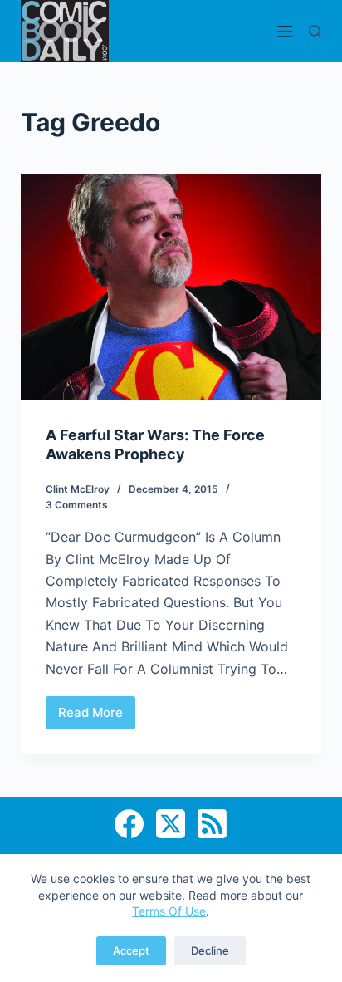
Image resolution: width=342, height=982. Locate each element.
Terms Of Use (169, 911)
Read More (96, 717)
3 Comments (77, 504)
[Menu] (284, 31)
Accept (131, 950)
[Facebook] (129, 823)
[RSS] (212, 823)
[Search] (315, 31)
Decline (210, 950)
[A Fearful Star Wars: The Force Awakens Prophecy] (171, 287)
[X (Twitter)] (170, 823)
